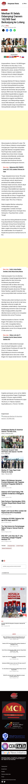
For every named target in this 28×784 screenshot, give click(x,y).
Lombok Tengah (19, 545)
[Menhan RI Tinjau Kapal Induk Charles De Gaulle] (12, 462)
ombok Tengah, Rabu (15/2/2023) (12, 76)
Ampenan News (13, 3)
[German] (15, 57)
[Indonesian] (18, 57)
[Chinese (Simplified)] (7, 57)
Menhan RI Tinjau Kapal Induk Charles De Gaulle (10, 471)
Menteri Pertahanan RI (6, 548)
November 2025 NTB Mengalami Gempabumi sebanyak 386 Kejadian (13, 624)
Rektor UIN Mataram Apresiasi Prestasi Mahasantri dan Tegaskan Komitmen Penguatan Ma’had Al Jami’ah (12, 483)
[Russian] (23, 57)
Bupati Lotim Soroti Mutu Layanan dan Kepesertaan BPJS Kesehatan (13, 512)
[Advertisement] (14, 125)
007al (7, 25)
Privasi (2, 776)
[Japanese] (20, 57)
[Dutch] (10, 57)
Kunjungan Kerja (11, 545)
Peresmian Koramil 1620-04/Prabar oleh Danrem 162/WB (11, 451)
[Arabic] (5, 57)
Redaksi (3, 771)
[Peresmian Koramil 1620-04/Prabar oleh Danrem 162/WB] (12, 442)
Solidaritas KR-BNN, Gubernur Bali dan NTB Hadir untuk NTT (12, 519)
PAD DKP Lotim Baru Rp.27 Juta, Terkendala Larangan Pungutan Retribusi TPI (12, 537)
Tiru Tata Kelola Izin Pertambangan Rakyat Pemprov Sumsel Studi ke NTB (12, 528)
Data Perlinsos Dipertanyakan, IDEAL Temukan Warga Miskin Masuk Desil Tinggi (13, 503)
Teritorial (4, 9)
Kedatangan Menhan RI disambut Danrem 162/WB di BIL (12, 430)
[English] (12, 57)
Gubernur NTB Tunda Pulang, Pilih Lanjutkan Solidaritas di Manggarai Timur (12, 493)
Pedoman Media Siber (6, 774)
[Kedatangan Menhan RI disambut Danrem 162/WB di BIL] (12, 421)
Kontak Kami (4, 769)
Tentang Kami (4, 766)
